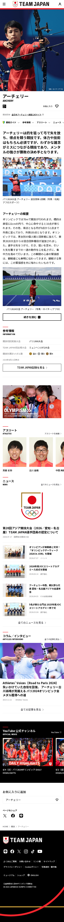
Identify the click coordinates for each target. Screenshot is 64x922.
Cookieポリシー (32, 866)
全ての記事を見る (52, 639)
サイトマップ (49, 861)
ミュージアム (9, 875)
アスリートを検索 (52, 433)
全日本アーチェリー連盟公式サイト (26, 114)
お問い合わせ (25, 861)
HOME (5, 826)
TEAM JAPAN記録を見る (31, 367)
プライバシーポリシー (12, 866)
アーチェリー (13, 800)
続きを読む (30, 317)
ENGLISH (35, 875)
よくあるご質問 (10, 861)
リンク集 (37, 861)
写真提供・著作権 (48, 866)
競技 (13, 826)
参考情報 (26, 122)
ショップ (21, 875)
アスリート (42, 122)
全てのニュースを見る (50, 484)
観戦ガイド (11, 122)
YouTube (55, 732)
